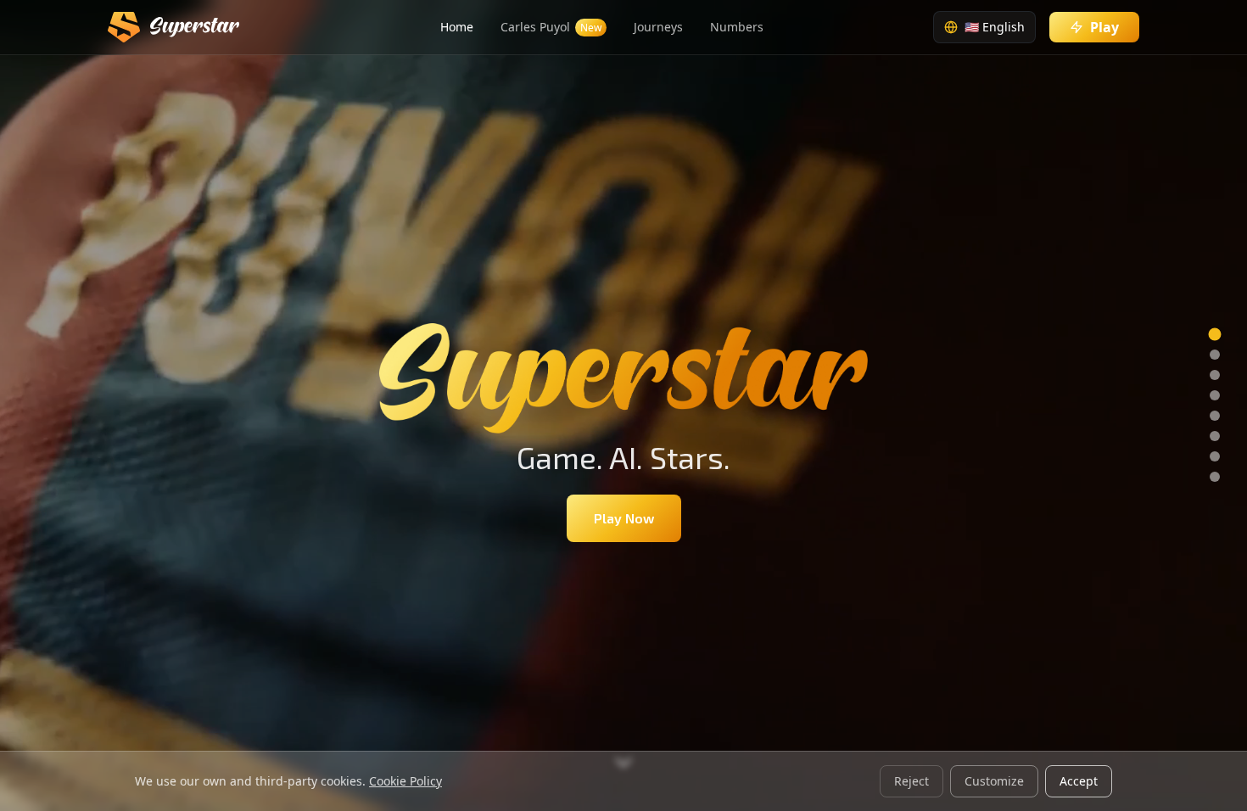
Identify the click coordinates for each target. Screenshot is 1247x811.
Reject (911, 781)
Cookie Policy (405, 781)
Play (1104, 27)
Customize (994, 781)
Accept (1079, 781)
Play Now (624, 518)
